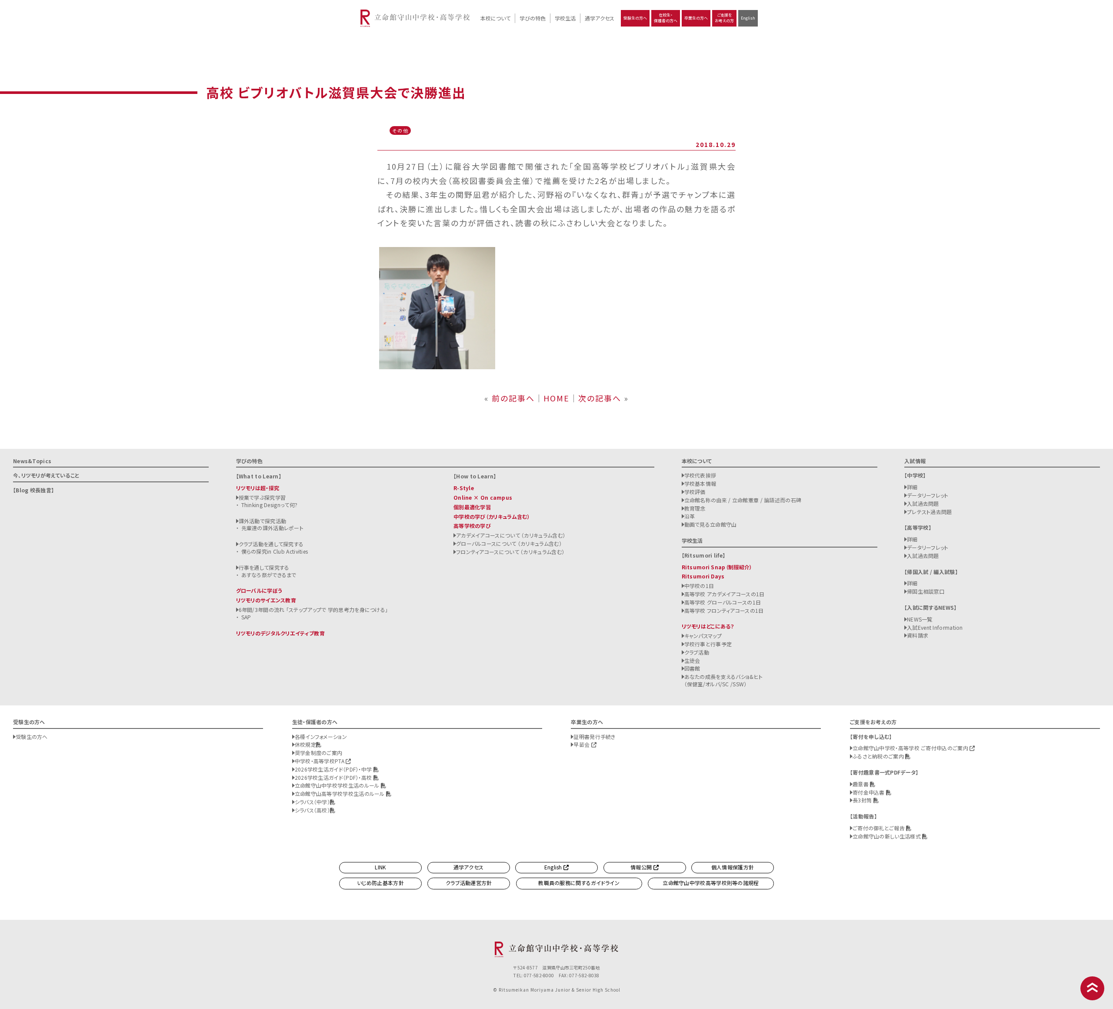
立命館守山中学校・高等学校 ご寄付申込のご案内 (911, 748)
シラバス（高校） (312, 810)
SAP (246, 617)
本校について (495, 18)
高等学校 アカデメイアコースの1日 (724, 594)
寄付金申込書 (869, 792)
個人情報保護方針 (732, 867)
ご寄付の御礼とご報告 (879, 828)
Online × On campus (482, 497)
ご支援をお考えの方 (724, 17)
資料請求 (917, 635)
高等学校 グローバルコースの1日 (722, 602)
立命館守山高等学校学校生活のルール (340, 793)
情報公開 (641, 867)
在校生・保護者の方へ (665, 17)
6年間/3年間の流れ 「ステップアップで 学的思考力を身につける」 (313, 609)
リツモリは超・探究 (258, 487)
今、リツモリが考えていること (46, 475)
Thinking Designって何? (269, 504)
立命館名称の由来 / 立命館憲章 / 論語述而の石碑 (743, 500)
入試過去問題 (923, 503)
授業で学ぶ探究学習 (262, 497)
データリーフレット (928, 495)
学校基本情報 (700, 483)
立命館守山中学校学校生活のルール (338, 785)
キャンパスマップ (703, 635)
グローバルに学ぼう (259, 590)
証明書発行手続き (594, 736)
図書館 (692, 668)
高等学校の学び (472, 525)
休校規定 (305, 744)
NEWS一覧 (920, 619)
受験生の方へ (635, 18)
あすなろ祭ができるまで (269, 574)
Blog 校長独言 (33, 490)
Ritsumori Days (703, 576)
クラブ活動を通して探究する (271, 544)
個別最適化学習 (472, 507)
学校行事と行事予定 (708, 644)
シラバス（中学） (312, 801)
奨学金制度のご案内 (319, 752)
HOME (556, 398)
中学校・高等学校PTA (320, 761)
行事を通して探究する (264, 567)
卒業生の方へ (696, 18)
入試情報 (915, 460)
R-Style (463, 487)
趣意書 (861, 784)
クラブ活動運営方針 (469, 882)
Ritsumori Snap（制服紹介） (717, 567)
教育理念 (695, 508)
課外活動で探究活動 (263, 521)
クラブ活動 (697, 652)
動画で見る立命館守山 (710, 524)
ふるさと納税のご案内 (879, 756)
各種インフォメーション (321, 736)
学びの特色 (533, 18)
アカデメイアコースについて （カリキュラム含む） (510, 535)
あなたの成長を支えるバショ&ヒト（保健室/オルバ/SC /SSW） (723, 680)
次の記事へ (599, 398)
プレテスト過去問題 (929, 511)
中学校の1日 (699, 585)
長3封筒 (863, 800)
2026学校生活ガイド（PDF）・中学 (334, 769)
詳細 (912, 487)
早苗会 (582, 744)
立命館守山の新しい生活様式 (887, 836)
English (748, 18)
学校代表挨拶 (700, 475)
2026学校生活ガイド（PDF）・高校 (334, 777)
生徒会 (692, 660)
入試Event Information (935, 627)
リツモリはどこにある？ (708, 626)
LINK (380, 867)
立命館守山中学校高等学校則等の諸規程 (711, 882)
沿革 (689, 516)
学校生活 (565, 18)
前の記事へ (513, 398)
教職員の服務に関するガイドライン (579, 882)
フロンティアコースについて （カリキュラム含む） (510, 551)
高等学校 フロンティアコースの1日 (724, 610)
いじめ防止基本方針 (380, 882)
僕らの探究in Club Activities (274, 551)
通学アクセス (599, 18)
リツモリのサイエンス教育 (266, 600)
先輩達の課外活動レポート (272, 527)
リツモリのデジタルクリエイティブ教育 (280, 633)
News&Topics (32, 460)
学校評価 (695, 491)
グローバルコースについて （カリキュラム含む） (509, 543)
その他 (400, 130)
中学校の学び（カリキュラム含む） (491, 516)
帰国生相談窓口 (925, 591)
